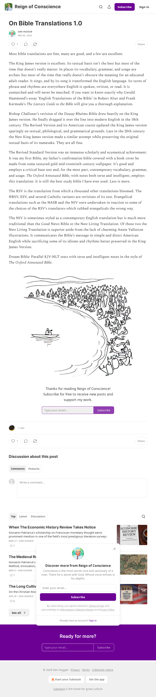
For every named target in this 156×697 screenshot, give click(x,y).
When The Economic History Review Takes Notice (52, 527)
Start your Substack (68, 679)
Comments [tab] (18, 468)
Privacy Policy (106, 609)
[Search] (101, 7)
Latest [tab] (23, 516)
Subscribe (125, 7)
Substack (59, 689)
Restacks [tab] (33, 468)
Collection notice (102, 670)
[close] (114, 549)
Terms (86, 670)
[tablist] (25, 469)
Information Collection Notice (77, 609)
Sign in (144, 7)
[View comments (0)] (26, 44)
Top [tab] (13, 516)
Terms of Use (96, 605)
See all (16, 613)
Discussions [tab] (38, 516)
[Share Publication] (109, 7)
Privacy (75, 670)
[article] (78, 536)
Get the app (96, 679)
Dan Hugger (25, 31)
